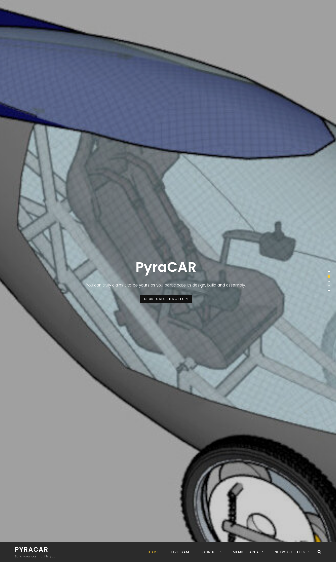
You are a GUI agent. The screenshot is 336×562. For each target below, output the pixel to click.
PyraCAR (31, 549)
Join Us (209, 552)
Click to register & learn (168, 299)
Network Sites (290, 552)
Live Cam (180, 552)
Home (153, 552)
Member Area (246, 552)
